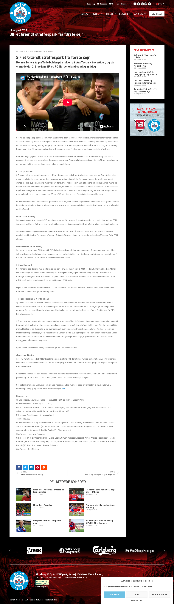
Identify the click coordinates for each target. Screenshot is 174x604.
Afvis (136, 594)
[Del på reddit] (44, 467)
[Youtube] (145, 3)
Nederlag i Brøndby (42, 505)
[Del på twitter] (25, 467)
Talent (109, 14)
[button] (10, 550)
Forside (19, 51)
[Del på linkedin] (31, 467)
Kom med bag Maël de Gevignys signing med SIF (145, 73)
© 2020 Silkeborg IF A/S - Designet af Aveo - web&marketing (33, 600)
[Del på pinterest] (38, 467)
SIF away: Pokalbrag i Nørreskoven (143, 64)
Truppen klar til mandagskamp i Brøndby (101, 506)
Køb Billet (156, 14)
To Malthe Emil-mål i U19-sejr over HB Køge (100, 491)
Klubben (123, 14)
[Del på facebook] (19, 467)
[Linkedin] (138, 3)
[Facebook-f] (134, 3)
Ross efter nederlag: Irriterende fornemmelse (48, 491)
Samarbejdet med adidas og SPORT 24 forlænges (99, 521)
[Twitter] (149, 3)
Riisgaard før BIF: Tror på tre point (47, 521)
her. (63, 389)
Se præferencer (159, 594)
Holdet (96, 14)
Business (138, 14)
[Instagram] (142, 3)
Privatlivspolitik (136, 600)
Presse (124, 4)
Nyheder (85, 14)
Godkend (114, 594)
